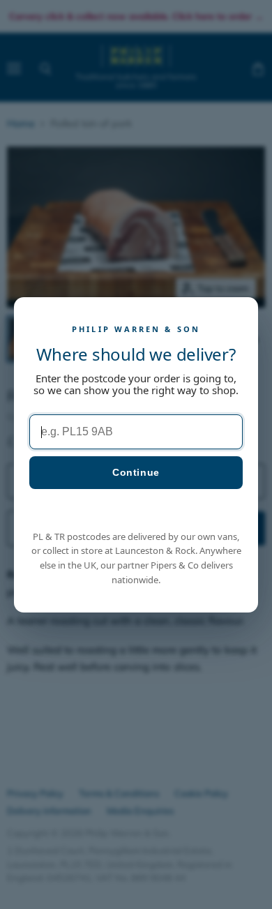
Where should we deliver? (135, 354)
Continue (135, 472)
